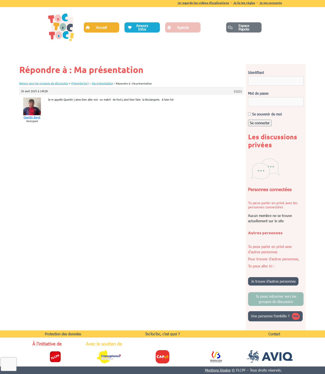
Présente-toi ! (80, 83)
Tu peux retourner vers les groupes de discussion (276, 299)
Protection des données (63, 334)
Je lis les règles (244, 3)
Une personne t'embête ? (270, 315)
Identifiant (256, 72)
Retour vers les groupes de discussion (43, 83)
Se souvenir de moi (266, 114)
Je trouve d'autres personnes (273, 281)
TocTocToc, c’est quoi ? (162, 334)
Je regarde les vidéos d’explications (203, 3)
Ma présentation (102, 83)
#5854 (238, 91)
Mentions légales (218, 370)
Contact (274, 334)
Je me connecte (270, 3)
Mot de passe (258, 93)
